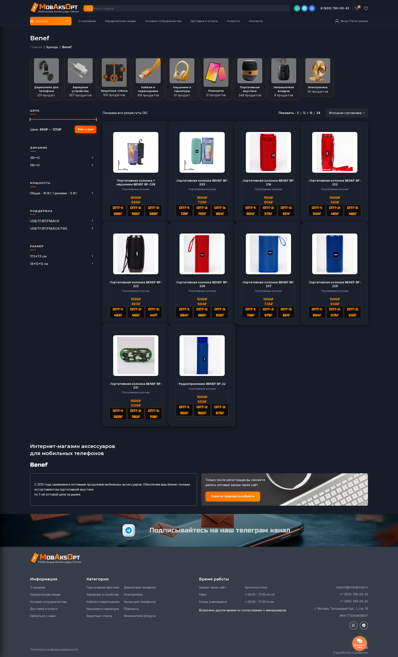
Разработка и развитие (350, 653)
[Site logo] (54, 8)
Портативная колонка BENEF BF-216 (268, 182)
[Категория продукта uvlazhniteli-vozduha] (284, 79)
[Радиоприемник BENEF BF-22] (202, 355)
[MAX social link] (312, 8)
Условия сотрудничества (48, 601)
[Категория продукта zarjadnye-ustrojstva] (80, 79)
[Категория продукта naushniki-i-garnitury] (182, 79)
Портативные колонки (135, 189)
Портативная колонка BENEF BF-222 (335, 182)
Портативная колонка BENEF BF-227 (268, 284)
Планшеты (131, 609)
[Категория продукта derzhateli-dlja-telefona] (46, 79)
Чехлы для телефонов (140, 601)
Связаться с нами (43, 616)
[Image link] (56, 558)
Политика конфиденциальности (54, 649)
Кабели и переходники (103, 601)
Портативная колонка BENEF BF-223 (136, 284)
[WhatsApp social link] (297, 8)
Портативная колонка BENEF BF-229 (335, 284)
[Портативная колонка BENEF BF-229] (334, 254)
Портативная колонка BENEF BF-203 (202, 182)
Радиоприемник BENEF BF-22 (202, 384)
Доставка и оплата (44, 609)
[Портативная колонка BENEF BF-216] (268, 152)
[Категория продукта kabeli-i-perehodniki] (148, 79)
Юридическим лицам (45, 594)
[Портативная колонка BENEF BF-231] (135, 355)
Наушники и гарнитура (102, 609)
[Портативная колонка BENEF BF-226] (202, 254)
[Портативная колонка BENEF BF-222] (334, 152)
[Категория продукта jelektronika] (318, 77)
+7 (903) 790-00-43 (354, 594)
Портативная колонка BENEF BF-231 (136, 385)
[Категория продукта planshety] (216, 79)
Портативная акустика (102, 587)
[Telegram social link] (304, 8)
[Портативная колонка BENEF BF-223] (135, 254)
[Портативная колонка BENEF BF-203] (202, 152)
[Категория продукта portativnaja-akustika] (250, 79)
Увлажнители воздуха (140, 616)
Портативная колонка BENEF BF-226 (202, 284)
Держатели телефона (140, 587)
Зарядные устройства (102, 594)
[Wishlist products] (366, 8)
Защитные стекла (99, 616)
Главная (36, 47)
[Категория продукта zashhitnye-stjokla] (114, 79)
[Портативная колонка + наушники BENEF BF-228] (135, 152)
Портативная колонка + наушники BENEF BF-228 (135, 182)
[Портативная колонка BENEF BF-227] (268, 254)
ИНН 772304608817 (354, 615)
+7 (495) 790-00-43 (354, 601)
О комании (37, 587)
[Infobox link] (334, 8)
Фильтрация (85, 129)
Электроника (133, 594)
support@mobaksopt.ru (352, 587)
